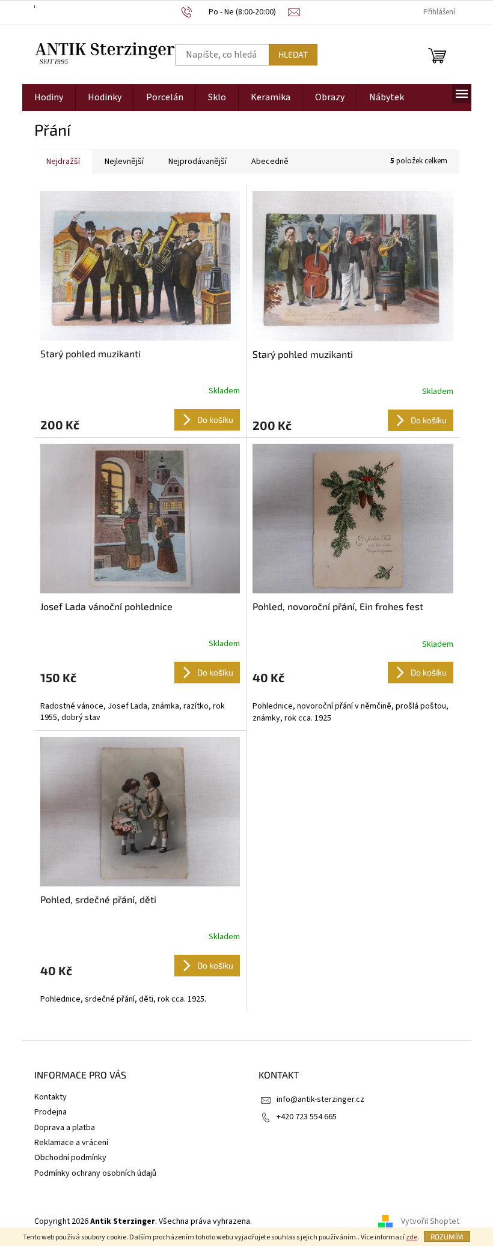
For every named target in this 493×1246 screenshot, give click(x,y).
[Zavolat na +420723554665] (235, 12)
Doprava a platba (64, 1128)
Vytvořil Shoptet (430, 1221)
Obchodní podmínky (70, 1158)
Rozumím (447, 1236)
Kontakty (50, 1097)
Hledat (293, 54)
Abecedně (270, 162)
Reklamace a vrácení (71, 1143)
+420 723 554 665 (307, 1117)
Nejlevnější (124, 162)
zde (411, 1237)
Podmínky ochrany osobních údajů (95, 1173)
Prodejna (50, 1112)
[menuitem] (48, 97)
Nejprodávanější (197, 162)
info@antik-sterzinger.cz (320, 1099)
